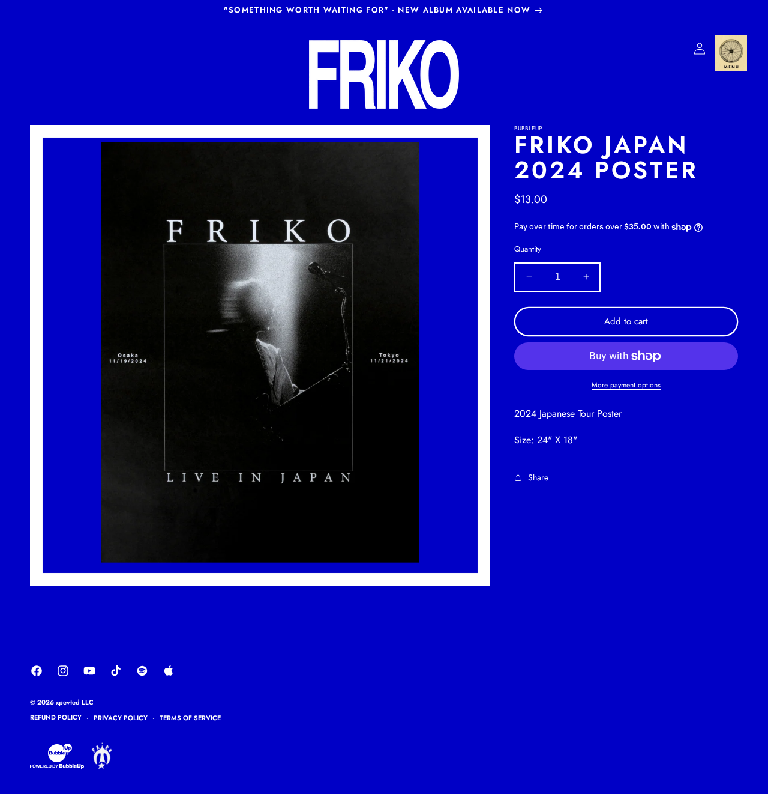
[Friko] (101, 767)
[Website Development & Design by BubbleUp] (57, 767)
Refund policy (56, 717)
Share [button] (538, 477)
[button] (731, 53)
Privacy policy (121, 718)
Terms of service (190, 718)
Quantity (527, 249)
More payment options (626, 385)
